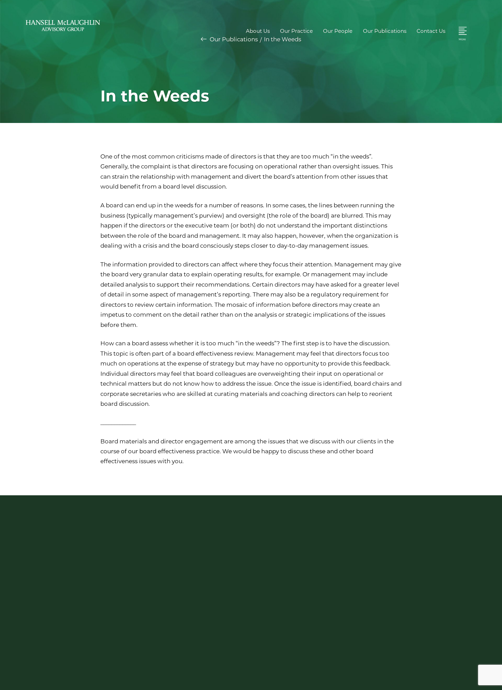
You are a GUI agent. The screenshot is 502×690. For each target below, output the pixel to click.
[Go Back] (204, 39)
